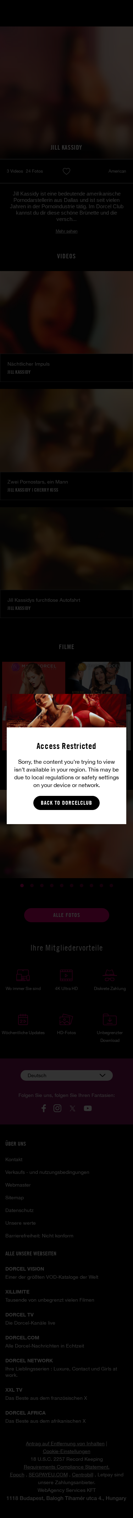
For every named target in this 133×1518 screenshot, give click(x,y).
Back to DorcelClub (66, 802)
